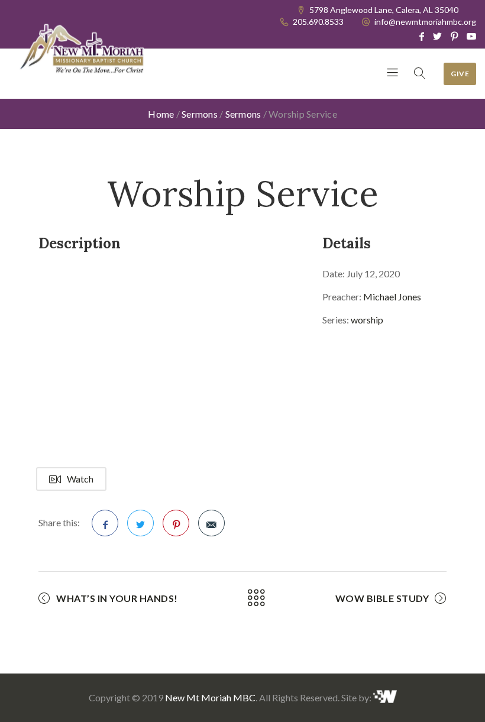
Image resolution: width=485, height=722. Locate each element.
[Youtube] (471, 36)
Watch (80, 478)
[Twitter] (437, 36)
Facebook (105, 523)
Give (460, 73)
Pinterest (176, 523)
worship (367, 319)
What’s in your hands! (117, 598)
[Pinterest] (454, 36)
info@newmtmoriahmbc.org (425, 22)
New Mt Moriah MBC (210, 697)
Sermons (200, 113)
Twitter (140, 523)
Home (161, 113)
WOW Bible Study (382, 598)
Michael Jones (392, 296)
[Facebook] (421, 36)
